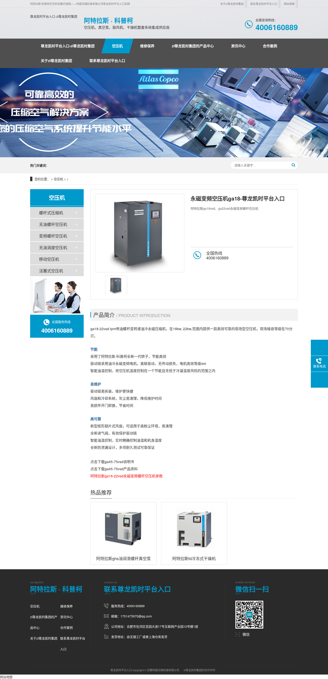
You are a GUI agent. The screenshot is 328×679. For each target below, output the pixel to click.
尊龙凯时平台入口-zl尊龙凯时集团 (53, 16)
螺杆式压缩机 (51, 212)
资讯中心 (238, 45)
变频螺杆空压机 (53, 236)
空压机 (117, 45)
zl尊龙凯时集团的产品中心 (193, 45)
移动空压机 (49, 259)
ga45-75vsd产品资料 (121, 468)
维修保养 (147, 45)
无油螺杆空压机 (53, 224)
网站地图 (289, 4)
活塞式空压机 (51, 270)
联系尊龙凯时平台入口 (263, 4)
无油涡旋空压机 (53, 247)
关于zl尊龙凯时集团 (232, 4)
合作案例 (270, 45)
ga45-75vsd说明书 (119, 461)
